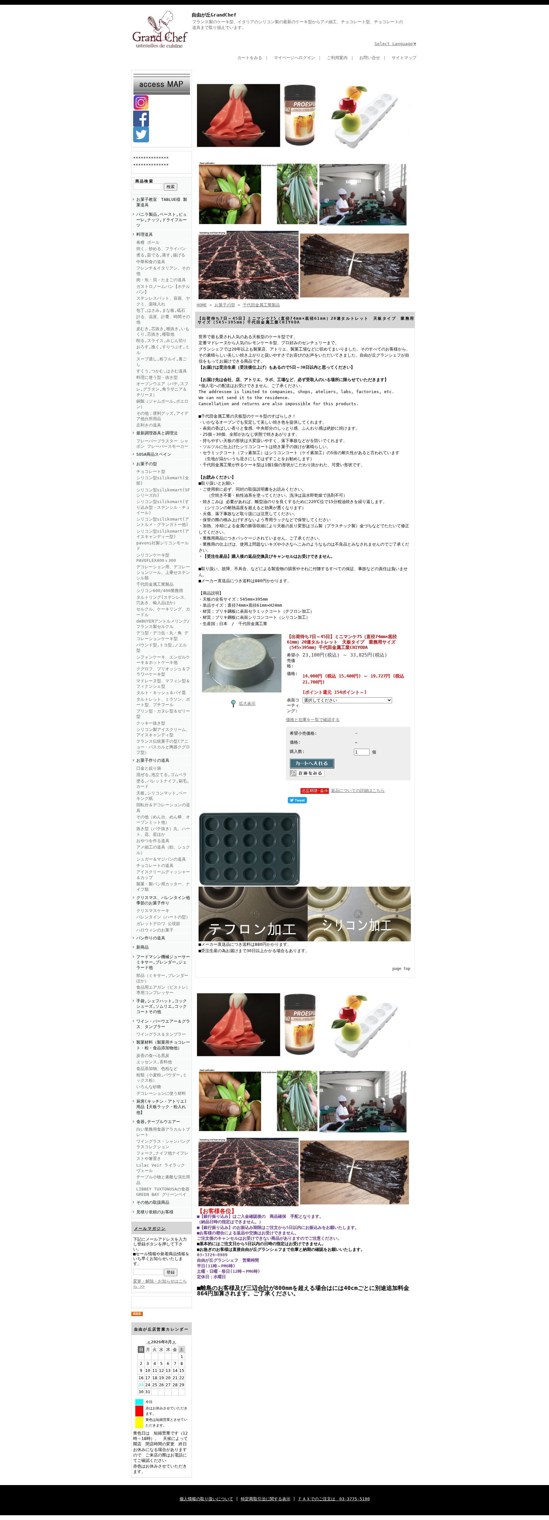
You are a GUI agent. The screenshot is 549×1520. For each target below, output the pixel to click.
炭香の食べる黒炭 (152, 1055)
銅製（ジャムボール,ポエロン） (162, 404)
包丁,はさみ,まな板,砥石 (160, 310)
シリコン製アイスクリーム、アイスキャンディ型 (163, 732)
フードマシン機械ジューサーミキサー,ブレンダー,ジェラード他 (163, 962)
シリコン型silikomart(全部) (162, 480)
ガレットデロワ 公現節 (158, 923)
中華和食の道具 (150, 261)
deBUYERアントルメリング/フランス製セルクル (163, 624)
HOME (202, 305)
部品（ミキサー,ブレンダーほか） (162, 978)
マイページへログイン (294, 57)
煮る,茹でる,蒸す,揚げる (160, 255)
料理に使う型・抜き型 (157, 377)
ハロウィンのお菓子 (154, 930)
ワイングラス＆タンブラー (161, 1034)
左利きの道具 (148, 425)
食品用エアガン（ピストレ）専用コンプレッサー (163, 990)
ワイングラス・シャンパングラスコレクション (163, 1144)
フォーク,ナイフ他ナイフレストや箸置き (162, 1156)
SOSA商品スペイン (153, 454)
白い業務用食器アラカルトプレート (163, 1132)
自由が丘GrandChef (214, 15)
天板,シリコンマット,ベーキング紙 (161, 796)
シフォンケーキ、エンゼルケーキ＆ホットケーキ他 (163, 660)
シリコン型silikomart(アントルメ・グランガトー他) (162, 522)
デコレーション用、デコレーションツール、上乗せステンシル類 (163, 572)
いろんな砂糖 (148, 1086)
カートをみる (249, 57)
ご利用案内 (337, 57)
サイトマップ (404, 57)
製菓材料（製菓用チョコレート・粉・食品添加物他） (163, 1045)
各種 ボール (147, 242)
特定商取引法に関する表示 (265, 1498)
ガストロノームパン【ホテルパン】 (163, 289)
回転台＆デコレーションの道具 (163, 807)
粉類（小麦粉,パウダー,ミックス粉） (161, 1078)
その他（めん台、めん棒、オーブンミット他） (163, 820)
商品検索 (144, 181)
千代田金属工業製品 (154, 584)
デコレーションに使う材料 (161, 1093)
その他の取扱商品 (152, 1202)
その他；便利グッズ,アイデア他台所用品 (162, 416)
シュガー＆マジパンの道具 (161, 859)
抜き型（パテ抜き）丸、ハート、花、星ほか (163, 831)
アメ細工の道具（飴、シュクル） (163, 850)
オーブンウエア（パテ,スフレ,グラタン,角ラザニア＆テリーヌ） (162, 389)
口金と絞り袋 (148, 768)
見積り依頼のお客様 (154, 1212)
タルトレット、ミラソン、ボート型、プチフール (163, 702)
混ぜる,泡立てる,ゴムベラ (161, 774)
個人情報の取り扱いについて (206, 1498)
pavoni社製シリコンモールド (162, 546)
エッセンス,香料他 (154, 1062)
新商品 (142, 947)
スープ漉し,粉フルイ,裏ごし (161, 362)
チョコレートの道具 (154, 865)
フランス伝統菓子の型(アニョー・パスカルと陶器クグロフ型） (163, 747)
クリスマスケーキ (152, 910)
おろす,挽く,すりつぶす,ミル (162, 349)
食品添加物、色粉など (157, 1068)
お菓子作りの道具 (152, 760)
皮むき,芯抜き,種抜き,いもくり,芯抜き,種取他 (162, 331)
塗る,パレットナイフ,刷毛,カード (162, 784)
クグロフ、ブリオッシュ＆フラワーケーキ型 (163, 671)
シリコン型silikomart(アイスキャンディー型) (162, 534)
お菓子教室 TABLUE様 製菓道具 (161, 202)
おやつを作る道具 (152, 840)
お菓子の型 (146, 463)
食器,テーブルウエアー (158, 1121)
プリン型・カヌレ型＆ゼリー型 (163, 714)
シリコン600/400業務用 (159, 590)
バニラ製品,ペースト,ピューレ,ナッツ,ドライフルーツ (161, 220)
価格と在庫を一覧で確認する (313, 719)
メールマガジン (150, 1228)
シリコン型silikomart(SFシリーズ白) (163, 492)
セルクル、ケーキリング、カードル (163, 612)
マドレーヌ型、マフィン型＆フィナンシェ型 (163, 683)
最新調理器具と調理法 (157, 433)
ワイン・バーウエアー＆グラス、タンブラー (163, 1024)
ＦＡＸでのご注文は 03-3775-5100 (334, 1498)
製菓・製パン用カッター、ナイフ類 (163, 887)
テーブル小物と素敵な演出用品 (163, 1180)
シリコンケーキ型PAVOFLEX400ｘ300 (156, 558)
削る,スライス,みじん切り (161, 340)
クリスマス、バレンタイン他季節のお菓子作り (163, 900)
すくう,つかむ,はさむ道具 (161, 371)
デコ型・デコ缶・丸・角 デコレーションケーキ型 (162, 635)
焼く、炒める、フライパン (161, 248)
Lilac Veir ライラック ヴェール (160, 1168)
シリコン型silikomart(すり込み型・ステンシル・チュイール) (163, 507)
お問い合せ (369, 57)
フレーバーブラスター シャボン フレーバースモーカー (162, 444)
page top (401, 968)
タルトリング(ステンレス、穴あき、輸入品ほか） (162, 600)
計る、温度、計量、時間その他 (163, 319)
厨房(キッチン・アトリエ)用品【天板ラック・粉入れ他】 (161, 1107)
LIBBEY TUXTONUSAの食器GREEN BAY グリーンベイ (162, 1192)
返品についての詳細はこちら (358, 790)
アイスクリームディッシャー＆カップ (163, 874)
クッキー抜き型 (150, 723)
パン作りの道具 (150, 938)
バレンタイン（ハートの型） (163, 917)
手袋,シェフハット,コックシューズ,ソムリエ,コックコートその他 (161, 1006)
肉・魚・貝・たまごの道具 (161, 279)
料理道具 (144, 234)
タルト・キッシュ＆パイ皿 (161, 692)
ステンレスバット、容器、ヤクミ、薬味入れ (163, 301)
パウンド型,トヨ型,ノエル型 (161, 648)
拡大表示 (247, 703)
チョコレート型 (150, 471)
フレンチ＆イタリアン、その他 (163, 271)
